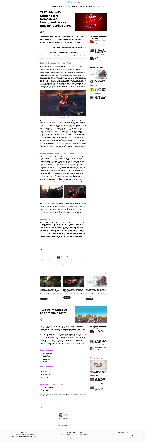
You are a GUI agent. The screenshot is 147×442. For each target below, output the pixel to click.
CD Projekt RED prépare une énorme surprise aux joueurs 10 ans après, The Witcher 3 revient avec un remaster (101, 349)
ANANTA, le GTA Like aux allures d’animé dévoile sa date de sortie (101, 341)
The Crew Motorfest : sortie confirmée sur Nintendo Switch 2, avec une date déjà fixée (100, 51)
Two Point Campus (44, 401)
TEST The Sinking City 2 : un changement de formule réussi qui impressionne (101, 387)
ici (77, 52)
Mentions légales (134, 440)
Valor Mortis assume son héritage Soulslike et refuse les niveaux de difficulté (100, 59)
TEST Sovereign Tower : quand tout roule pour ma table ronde (100, 379)
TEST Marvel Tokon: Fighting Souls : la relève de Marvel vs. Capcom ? (98, 372)
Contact (139, 440)
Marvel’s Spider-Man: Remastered (46, 244)
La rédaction (144, 440)
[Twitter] (113, 435)
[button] (103, 6)
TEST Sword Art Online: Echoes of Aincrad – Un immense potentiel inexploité (97, 81)
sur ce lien (83, 55)
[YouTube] (133, 435)
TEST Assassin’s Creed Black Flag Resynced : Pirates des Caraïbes (100, 97)
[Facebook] (104, 435)
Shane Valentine (45, 31)
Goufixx (44, 319)
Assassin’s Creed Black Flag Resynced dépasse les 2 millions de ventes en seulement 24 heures (50, 291)
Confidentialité (126, 440)
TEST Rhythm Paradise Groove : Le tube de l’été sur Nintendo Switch (100, 89)
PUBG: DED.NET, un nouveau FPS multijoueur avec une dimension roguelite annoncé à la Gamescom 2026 (100, 333)
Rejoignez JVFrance (63, 434)
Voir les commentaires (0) (62, 268)
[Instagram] (123, 435)
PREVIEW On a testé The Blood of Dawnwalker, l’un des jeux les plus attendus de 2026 (101, 42)
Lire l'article (44, 298)
